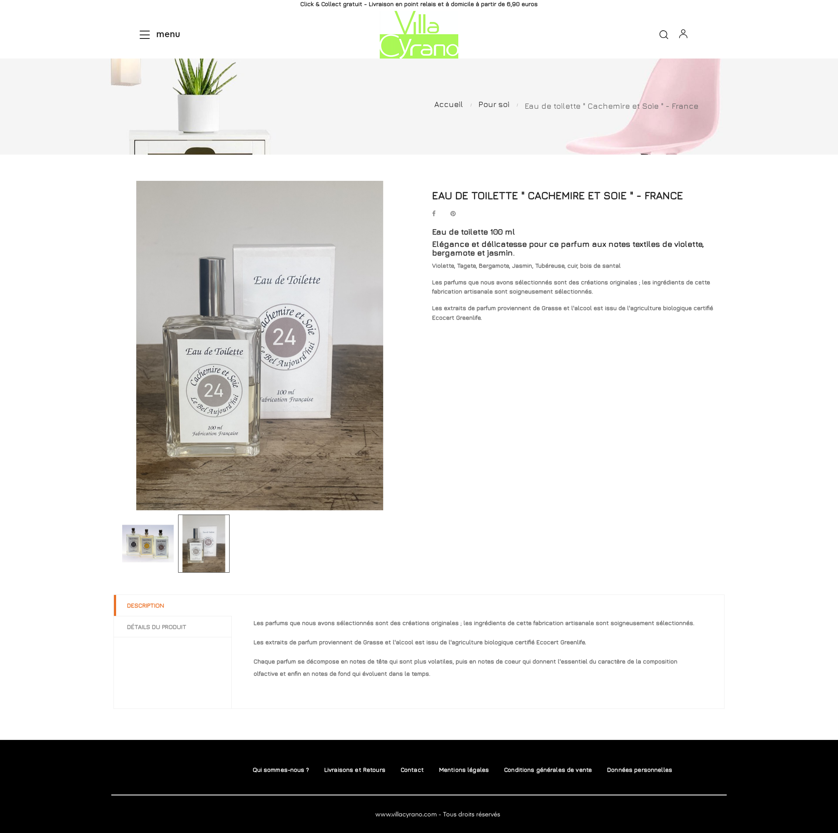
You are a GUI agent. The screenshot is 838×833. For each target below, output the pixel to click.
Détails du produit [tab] (156, 626)
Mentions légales (464, 769)
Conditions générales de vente (548, 769)
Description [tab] (145, 605)
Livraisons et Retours (354, 769)
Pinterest (453, 214)
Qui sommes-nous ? (281, 769)
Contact (412, 769)
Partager (434, 214)
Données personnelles (639, 769)
